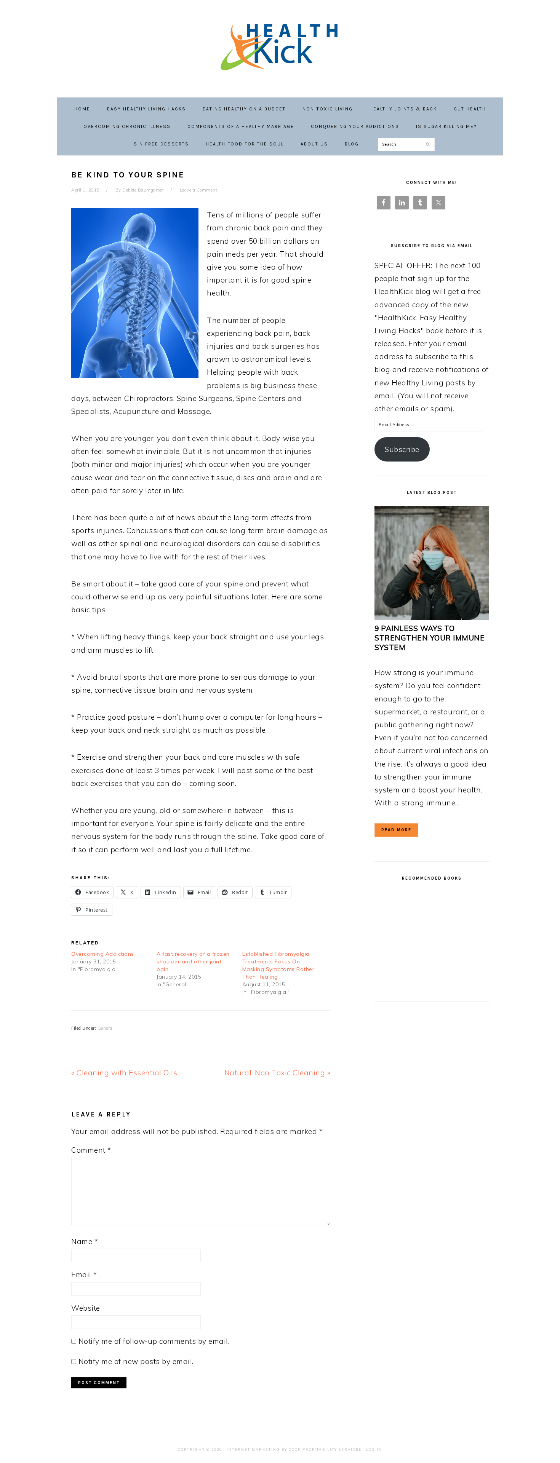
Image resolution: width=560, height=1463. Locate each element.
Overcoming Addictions (102, 953)
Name (84, 1241)
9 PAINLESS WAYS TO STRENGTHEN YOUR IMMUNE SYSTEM (429, 638)
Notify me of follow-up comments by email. (154, 1341)
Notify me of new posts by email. (136, 1361)
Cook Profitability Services (325, 1449)
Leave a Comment (199, 190)
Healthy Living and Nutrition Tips (280, 45)
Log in (374, 1449)
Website (85, 1308)
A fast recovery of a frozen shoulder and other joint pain (193, 961)
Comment (91, 1150)
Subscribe (402, 449)
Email (84, 1274)
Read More (396, 829)
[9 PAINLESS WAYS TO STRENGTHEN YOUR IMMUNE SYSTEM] (431, 617)
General (106, 1028)
